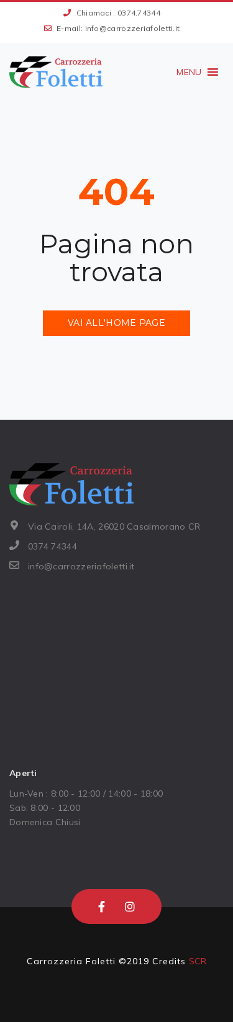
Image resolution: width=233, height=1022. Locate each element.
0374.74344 (138, 12)
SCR (198, 961)
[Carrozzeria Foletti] (56, 72)
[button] (188, 72)
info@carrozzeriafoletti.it (132, 28)
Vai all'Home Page (116, 322)
